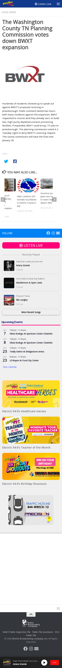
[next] (54, 199)
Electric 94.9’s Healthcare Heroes (24, 411)
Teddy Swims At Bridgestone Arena (27, 351)
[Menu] (58, 4)
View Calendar (10, 366)
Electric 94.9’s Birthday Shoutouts (24, 484)
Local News (9, 12)
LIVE (55, 662)
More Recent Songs (31, 312)
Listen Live (44, 4)
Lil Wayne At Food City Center (24, 360)
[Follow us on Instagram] (53, 233)
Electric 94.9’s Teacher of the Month (26, 447)
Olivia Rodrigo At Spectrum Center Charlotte (31, 333)
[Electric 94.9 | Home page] (10, 3)
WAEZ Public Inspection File (16, 631)
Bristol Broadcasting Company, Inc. (30, 638)
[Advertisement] (31, 566)
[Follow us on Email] (58, 233)
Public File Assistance (42, 631)
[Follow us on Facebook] (48, 233)
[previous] (3, 199)
